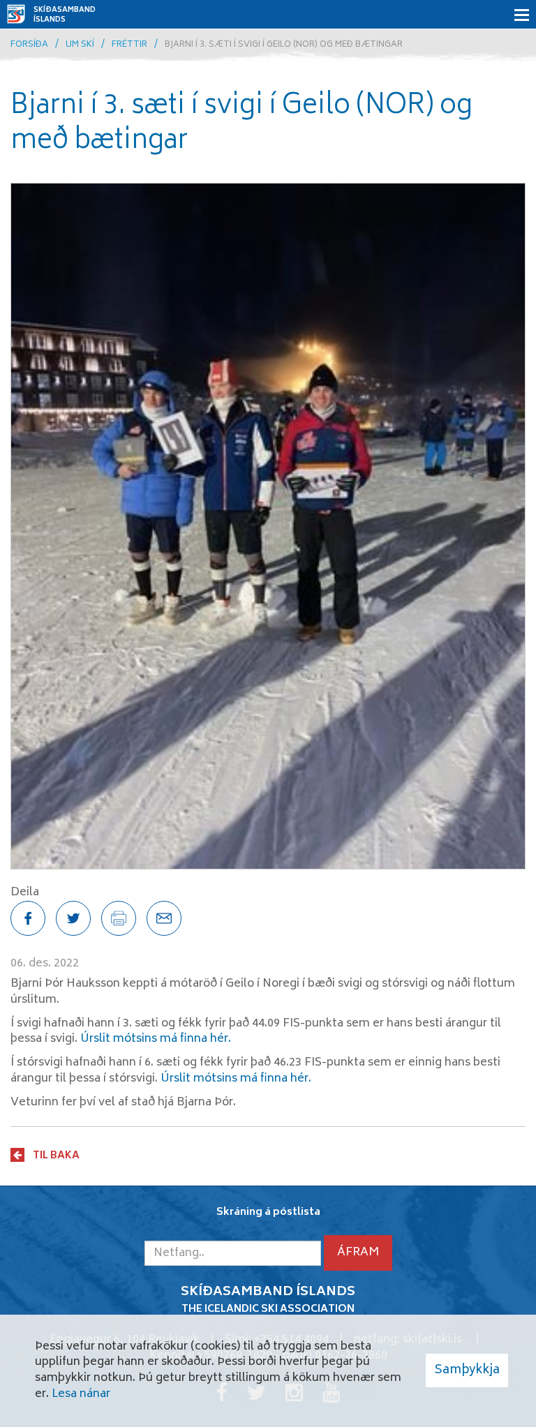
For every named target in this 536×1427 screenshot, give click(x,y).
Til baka (56, 1155)
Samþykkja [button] (467, 1370)
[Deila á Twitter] (73, 918)
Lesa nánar (81, 1394)
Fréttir (129, 45)
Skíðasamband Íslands (65, 15)
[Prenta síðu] (118, 918)
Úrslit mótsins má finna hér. (155, 1039)
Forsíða (29, 45)
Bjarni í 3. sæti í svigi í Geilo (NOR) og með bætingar (284, 45)
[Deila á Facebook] (27, 918)
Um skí (80, 45)
